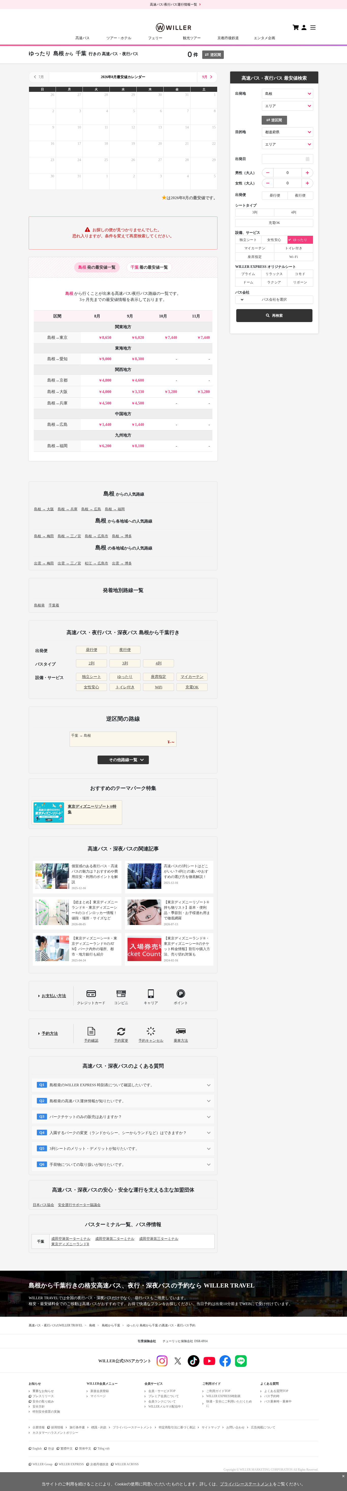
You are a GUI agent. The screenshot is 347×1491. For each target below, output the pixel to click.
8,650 (106, 337)
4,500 (106, 403)
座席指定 (158, 677)
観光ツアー (192, 38)
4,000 (106, 391)
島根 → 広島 (91, 509)
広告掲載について (263, 1427)
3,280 (172, 391)
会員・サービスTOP (162, 1391)
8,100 (139, 446)
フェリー (155, 38)
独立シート (91, 677)
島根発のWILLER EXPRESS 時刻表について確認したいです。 (102, 1085)
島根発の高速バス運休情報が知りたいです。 (88, 1101)
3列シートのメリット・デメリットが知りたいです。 (94, 1149)
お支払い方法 (54, 996)
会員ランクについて (162, 1401)
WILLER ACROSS (127, 1464)
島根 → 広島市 (96, 536)
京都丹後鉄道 (228, 38)
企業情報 (39, 1427)
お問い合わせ (235, 1427)
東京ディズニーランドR (70, 1244)
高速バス (82, 38)
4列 (159, 663)
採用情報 (57, 1427)
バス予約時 (271, 1396)
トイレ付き (125, 687)
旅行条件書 (77, 1427)
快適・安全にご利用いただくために (229, 1404)
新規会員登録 (99, 1391)
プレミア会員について (163, 1396)
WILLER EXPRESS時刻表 (223, 1396)
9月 (205, 77)
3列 (125, 663)
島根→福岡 (57, 446)
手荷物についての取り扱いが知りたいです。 (88, 1165)
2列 (91, 663)
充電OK (192, 687)
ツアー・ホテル (118, 38)
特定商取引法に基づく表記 (177, 1427)
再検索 (277, 315)
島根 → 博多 (122, 536)
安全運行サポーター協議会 (79, 1205)
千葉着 (54, 605)
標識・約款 (98, 1427)
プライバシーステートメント (132, 1427)
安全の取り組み (43, 1401)
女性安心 (91, 687)
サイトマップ (211, 1427)
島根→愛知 (57, 359)
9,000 (106, 359)
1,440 (106, 424)
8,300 (139, 359)
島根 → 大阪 (44, 509)
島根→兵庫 (57, 403)
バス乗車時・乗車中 (278, 1401)
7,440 (172, 337)
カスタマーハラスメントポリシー (55, 1433)
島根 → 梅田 (44, 536)
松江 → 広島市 (96, 563)
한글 (51, 1448)
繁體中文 (66, 1448)
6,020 (139, 337)
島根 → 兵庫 (67, 509)
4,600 (139, 380)
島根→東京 (57, 337)
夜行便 (125, 650)
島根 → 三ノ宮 (69, 536)
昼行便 (91, 650)
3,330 (139, 391)
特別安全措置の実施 (46, 1411)
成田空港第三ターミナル (158, 1239)
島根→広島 (57, 424)
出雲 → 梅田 (44, 563)
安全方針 (39, 1406)
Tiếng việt (103, 1448)
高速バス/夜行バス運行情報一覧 (173, 4)
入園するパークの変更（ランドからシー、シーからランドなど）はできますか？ (118, 1133)
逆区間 (215, 55)
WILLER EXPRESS (71, 1464)
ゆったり (125, 677)
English (37, 1448)
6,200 (106, 446)
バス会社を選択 (274, 299)
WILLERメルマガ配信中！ (166, 1406)
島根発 (39, 605)
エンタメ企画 (264, 38)
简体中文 (85, 1448)
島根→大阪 (57, 391)
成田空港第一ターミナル (70, 1239)
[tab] (97, 267)
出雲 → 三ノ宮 (69, 563)
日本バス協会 (43, 1205)
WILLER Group (42, 1464)
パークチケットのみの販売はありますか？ (86, 1117)
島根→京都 (57, 380)
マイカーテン (192, 677)
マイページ (98, 1396)
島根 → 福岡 (115, 509)
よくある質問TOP (276, 1391)
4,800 (106, 380)
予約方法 (50, 1033)
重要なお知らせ (43, 1391)
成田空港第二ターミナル (114, 1239)
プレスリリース (43, 1396)
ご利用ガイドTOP (218, 1391)
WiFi (158, 687)
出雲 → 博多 (122, 563)
